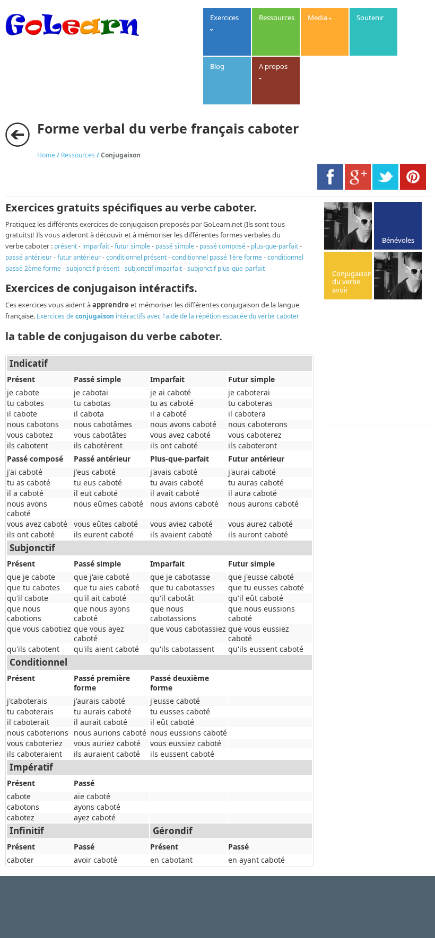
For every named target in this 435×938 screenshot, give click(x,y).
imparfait (95, 246)
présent (65, 246)
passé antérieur (28, 257)
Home (46, 155)
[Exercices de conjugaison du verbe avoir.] (348, 275)
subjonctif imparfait (153, 268)
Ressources (78, 155)
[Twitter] (385, 187)
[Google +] (358, 187)
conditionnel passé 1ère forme (217, 257)
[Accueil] (72, 41)
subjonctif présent (92, 268)
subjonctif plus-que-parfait (226, 268)
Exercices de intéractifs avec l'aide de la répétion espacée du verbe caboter (168, 316)
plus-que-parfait (274, 246)
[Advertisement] (379, 364)
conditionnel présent (136, 257)
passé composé (222, 246)
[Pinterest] (413, 187)
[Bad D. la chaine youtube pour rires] (348, 226)
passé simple (174, 246)
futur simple (132, 246)
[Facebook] (330, 187)
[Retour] (17, 134)
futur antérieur (79, 257)
